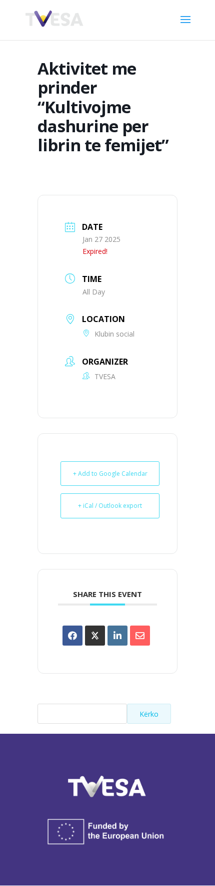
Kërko (149, 714)
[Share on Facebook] (72, 636)
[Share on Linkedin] (118, 636)
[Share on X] (95, 636)
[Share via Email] (140, 636)
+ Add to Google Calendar (110, 473)
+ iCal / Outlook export (110, 505)
